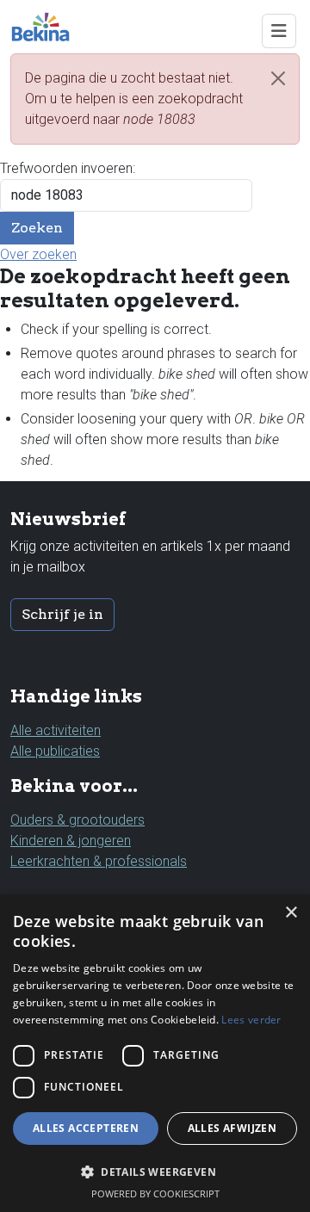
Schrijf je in (62, 614)
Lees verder (251, 1019)
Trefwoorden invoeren (66, 168)
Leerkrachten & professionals (98, 861)
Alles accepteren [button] (86, 1128)
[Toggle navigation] (279, 31)
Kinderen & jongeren (70, 840)
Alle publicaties (55, 751)
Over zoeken (38, 254)
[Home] (47, 26)
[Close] (278, 78)
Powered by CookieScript (155, 1193)
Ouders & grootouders (77, 820)
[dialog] (155, 1053)
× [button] (290, 912)
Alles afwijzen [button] (232, 1128)
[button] (155, 1171)
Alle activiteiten (55, 730)
